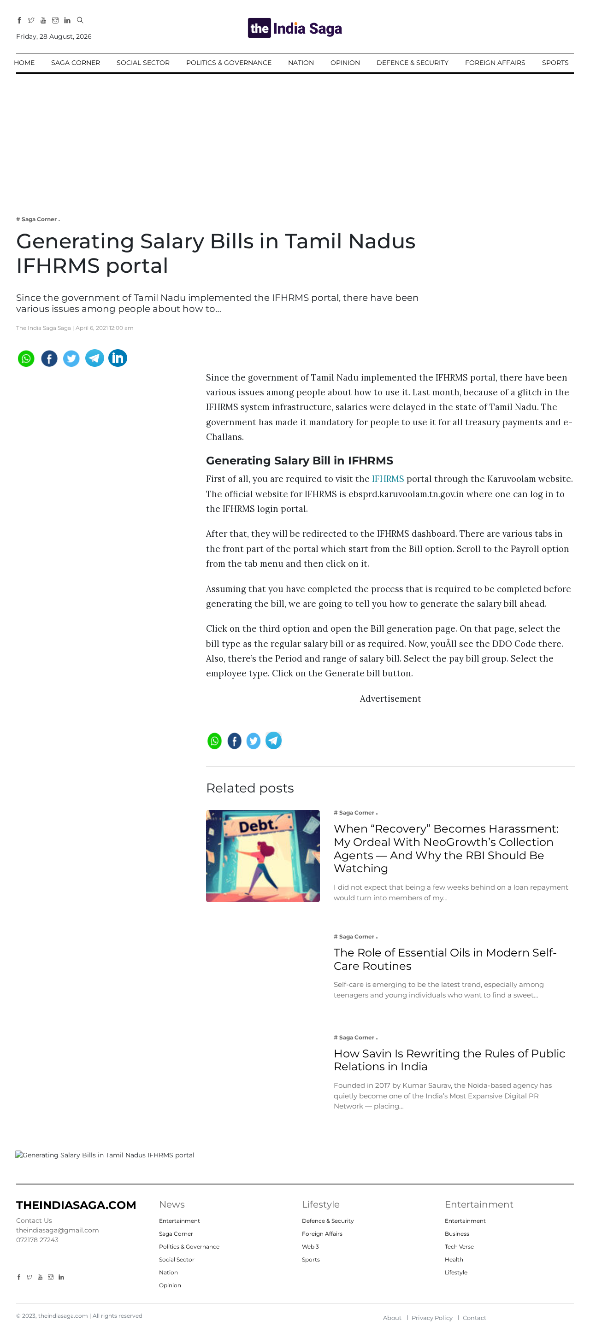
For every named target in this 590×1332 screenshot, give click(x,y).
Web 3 (310, 1246)
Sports (555, 63)
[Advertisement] (295, 138)
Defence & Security (412, 63)
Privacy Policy (432, 1317)
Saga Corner (75, 63)
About (392, 1317)
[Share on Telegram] (94, 357)
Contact (474, 1317)
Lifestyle (456, 1272)
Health (454, 1259)
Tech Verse (459, 1246)
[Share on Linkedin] (117, 357)
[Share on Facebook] (48, 357)
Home (24, 63)
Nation (301, 63)
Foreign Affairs (495, 63)
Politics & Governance (228, 63)
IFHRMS (388, 479)
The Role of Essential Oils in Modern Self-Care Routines (445, 958)
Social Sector (143, 63)
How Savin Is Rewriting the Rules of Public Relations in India (450, 1059)
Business (457, 1233)
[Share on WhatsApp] (25, 357)
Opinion (345, 63)
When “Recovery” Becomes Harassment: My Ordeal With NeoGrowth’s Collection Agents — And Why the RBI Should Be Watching (446, 848)
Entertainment (179, 1220)
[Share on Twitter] (71, 357)
